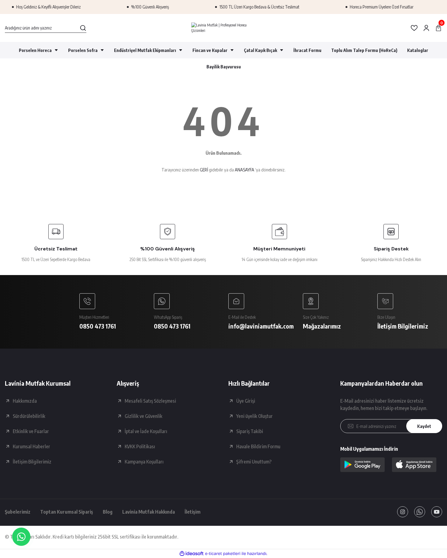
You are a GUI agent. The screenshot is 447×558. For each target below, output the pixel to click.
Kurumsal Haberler (31, 446)
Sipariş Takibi (249, 431)
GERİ (204, 169)
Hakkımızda (25, 401)
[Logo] (223, 27)
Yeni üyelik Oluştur (254, 416)
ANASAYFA (244, 169)
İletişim (192, 512)
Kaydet (424, 426)
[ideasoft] (191, 553)
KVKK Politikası (140, 446)
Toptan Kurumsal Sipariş (66, 512)
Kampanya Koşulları (144, 462)
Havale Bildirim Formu (258, 446)
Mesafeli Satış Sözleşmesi (150, 401)
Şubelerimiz (17, 512)
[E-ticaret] (223, 553)
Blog (108, 512)
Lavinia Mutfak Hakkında (148, 512)
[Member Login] (426, 28)
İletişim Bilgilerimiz (32, 462)
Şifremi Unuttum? (254, 462)
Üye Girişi (245, 401)
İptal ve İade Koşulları (146, 431)
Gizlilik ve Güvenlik (143, 416)
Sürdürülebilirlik (29, 416)
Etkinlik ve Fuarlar (31, 431)
